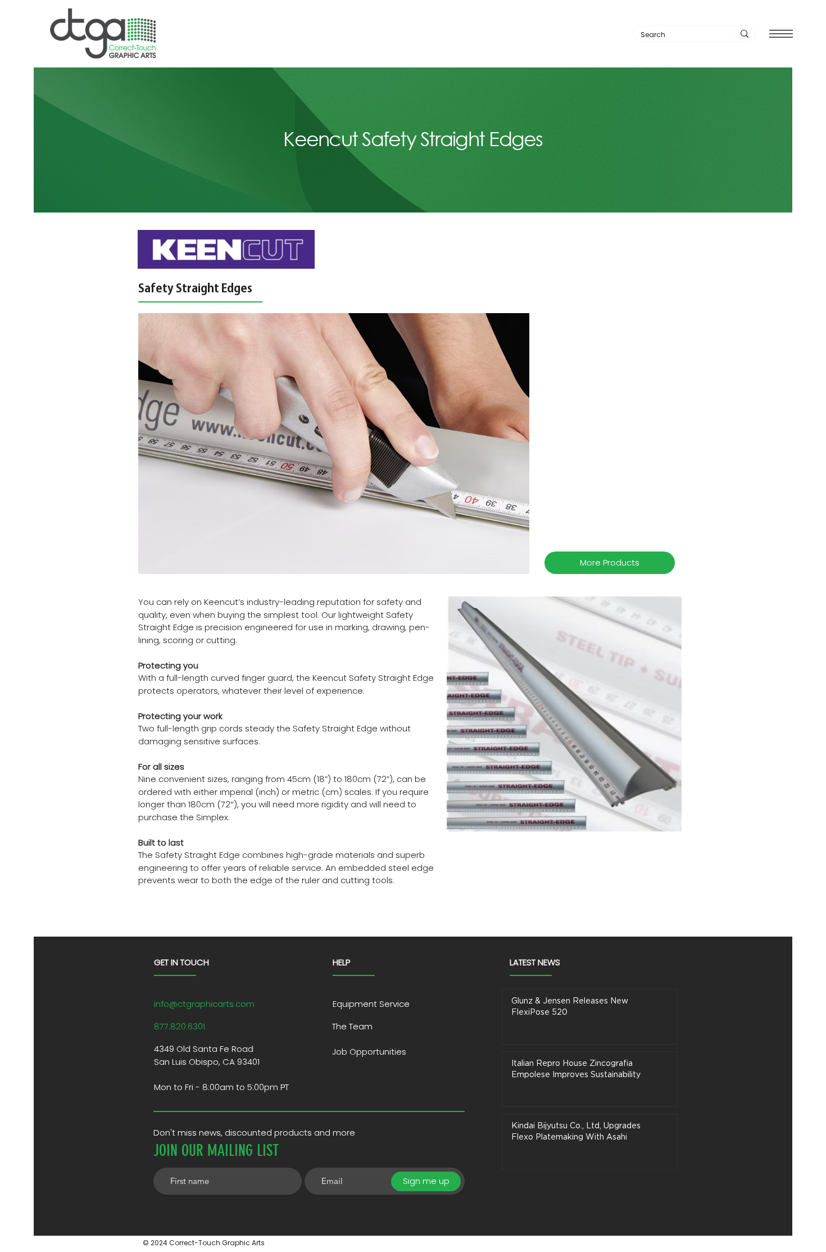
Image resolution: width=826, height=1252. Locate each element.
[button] (781, 34)
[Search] (744, 34)
